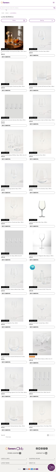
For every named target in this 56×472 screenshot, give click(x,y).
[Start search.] (54, 7)
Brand (7, 13)
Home (2, 13)
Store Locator (13, 453)
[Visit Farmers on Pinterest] (44, 449)
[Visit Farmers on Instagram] (42, 449)
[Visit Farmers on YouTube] (39, 449)
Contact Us (40, 453)
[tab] (14, 458)
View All (3, 435)
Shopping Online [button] (34, 458)
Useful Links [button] (5, 458)
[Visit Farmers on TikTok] (47, 449)
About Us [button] (32, 463)
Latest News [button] (5, 463)
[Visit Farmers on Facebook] (37, 449)
